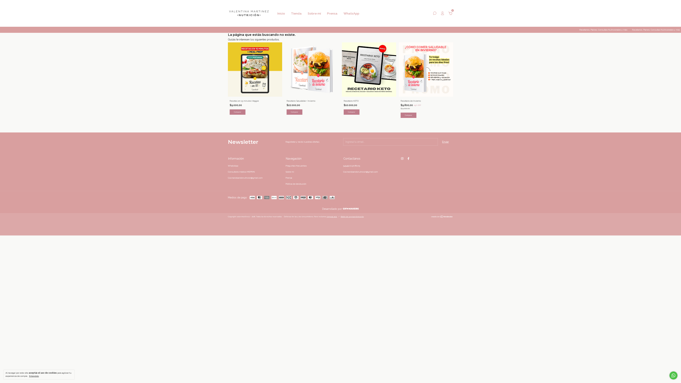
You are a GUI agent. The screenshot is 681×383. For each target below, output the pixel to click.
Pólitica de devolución (296, 184)
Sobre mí (314, 13)
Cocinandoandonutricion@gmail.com (245, 178)
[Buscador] (435, 14)
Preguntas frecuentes (296, 166)
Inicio (281, 13)
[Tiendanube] (442, 217)
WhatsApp (351, 13)
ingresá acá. (332, 217)
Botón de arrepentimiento (352, 217)
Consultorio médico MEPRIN (241, 172)
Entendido (34, 376)
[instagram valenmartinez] (402, 158)
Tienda (296, 13)
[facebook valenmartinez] (408, 158)
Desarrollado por (332, 208)
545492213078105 (351, 166)
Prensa (332, 13)
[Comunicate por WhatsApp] (673, 375)
